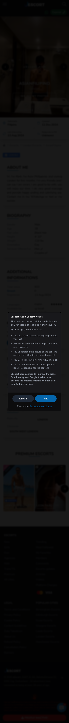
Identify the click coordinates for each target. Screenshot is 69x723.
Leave (23, 398)
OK (46, 398)
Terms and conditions (41, 406)
